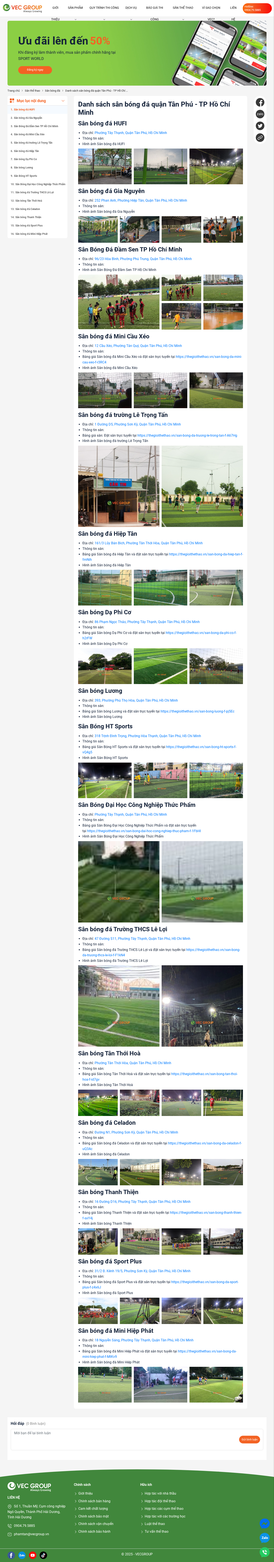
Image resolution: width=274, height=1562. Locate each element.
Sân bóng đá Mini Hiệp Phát (31, 233)
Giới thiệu (55, 9)
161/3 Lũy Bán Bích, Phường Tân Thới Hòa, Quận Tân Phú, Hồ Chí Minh (149, 543)
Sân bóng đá (52, 90)
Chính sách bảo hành (94, 1531)
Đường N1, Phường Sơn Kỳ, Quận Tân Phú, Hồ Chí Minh (136, 1132)
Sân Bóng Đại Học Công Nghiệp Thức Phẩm (40, 184)
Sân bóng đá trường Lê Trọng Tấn (33, 142)
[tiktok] (43, 1555)
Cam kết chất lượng (93, 1509)
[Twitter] (260, 126)
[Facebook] (260, 102)
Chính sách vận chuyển (95, 1524)
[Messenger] (265, 1523)
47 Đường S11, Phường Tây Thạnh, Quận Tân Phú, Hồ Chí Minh (142, 939)
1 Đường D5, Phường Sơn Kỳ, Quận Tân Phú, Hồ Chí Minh (138, 424)
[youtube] (32, 1555)
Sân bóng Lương (23, 167)
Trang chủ (13, 90)
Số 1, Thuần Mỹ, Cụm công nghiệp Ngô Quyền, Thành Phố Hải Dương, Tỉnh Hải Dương (36, 1511)
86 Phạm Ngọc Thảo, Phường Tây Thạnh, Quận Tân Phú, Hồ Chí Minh (147, 622)
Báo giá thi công (154, 9)
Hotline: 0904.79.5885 (252, 8)
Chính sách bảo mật (93, 1516)
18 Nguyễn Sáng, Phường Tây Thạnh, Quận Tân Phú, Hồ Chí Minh (144, 1340)
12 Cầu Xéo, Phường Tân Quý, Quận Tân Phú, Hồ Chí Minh (138, 346)
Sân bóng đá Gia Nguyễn (28, 117)
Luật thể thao (155, 1524)
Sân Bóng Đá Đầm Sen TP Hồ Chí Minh (36, 126)
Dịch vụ (131, 7)
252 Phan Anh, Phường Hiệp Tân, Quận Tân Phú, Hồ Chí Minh (141, 200)
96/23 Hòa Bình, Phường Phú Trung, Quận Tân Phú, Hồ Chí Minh (143, 259)
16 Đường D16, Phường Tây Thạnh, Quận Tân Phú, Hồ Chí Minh (143, 1202)
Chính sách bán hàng (94, 1501)
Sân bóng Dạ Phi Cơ (25, 159)
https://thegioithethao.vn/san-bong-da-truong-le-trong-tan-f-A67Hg (187, 435)
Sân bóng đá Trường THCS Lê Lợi (34, 192)
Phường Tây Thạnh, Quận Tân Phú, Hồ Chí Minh (131, 133)
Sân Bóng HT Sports (25, 175)
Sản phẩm (75, 7)
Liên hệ (233, 9)
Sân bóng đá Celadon (27, 209)
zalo (260, 114)
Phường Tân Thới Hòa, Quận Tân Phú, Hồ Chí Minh (133, 1063)
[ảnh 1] (105, 166)
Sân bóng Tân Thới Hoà (28, 200)
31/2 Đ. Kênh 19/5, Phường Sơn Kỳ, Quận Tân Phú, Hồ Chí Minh (143, 1271)
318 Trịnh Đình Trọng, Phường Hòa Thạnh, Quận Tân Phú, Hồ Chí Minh (148, 736)
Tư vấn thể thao (156, 1531)
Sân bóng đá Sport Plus (29, 225)
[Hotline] (265, 1552)
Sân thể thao (183, 7)
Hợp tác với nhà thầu (160, 1493)
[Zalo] (265, 1538)
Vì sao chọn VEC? (211, 9)
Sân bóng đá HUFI (24, 109)
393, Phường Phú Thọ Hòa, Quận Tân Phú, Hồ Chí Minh (136, 700)
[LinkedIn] (260, 137)
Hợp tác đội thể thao (160, 1501)
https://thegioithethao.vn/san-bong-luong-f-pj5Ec (197, 711)
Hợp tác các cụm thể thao (164, 1509)
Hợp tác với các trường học (165, 1516)
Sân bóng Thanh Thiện (28, 217)
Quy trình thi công (104, 7)
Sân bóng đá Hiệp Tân (26, 151)
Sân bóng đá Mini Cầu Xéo (29, 134)
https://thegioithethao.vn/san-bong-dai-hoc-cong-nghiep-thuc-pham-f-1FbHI (144, 831)
